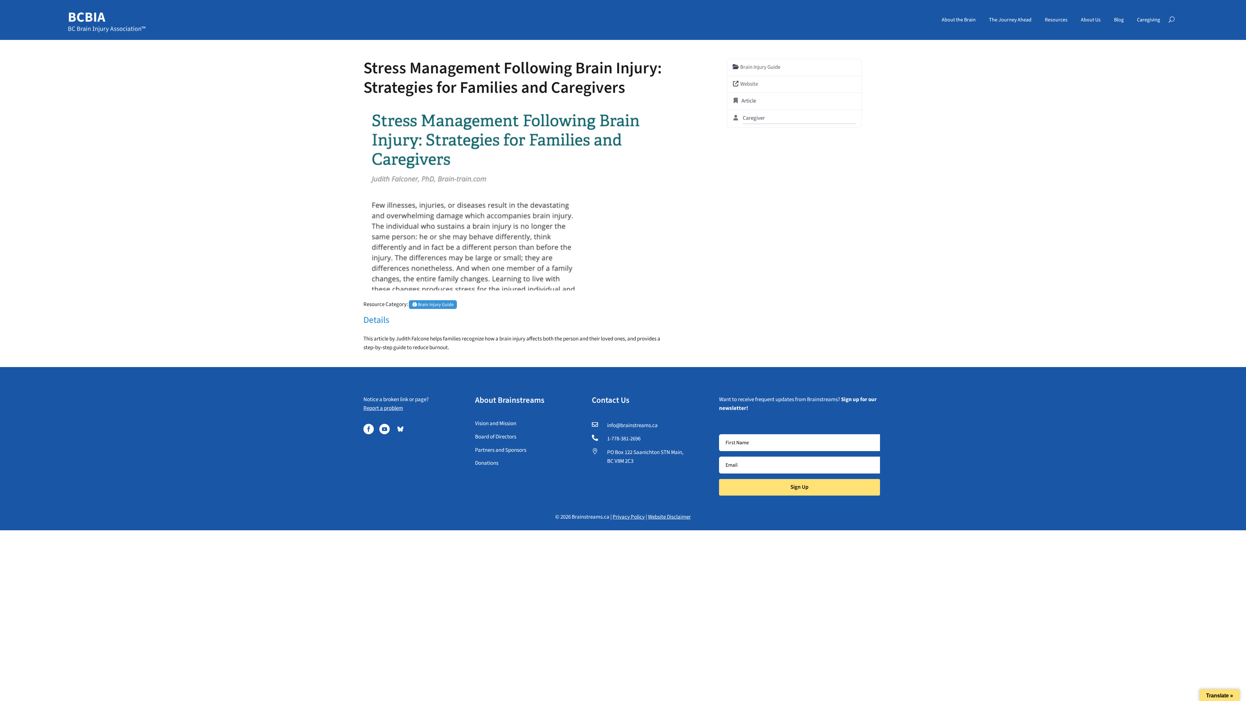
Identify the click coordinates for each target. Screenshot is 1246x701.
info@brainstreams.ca (632, 425)
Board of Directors (495, 437)
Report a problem (383, 408)
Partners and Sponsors (500, 450)
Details (376, 320)
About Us (1091, 19)
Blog (1119, 19)
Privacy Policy (629, 517)
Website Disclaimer (669, 517)
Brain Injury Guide (435, 304)
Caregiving (1148, 19)
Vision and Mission (495, 423)
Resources (1056, 19)
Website (749, 84)
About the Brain (959, 19)
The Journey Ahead (1010, 19)
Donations (486, 463)
